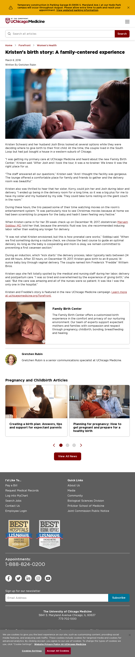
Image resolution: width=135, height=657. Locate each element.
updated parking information (80, 10)
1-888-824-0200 (25, 562)
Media (71, 490)
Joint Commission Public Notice (88, 510)
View (59, 10)
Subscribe (118, 597)
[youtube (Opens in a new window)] (48, 578)
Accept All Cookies (58, 651)
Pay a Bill (11, 485)
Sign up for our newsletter (22, 591)
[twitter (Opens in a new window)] (18, 578)
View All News (67, 456)
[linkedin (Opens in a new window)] (28, 578)
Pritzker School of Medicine (86, 505)
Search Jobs (13, 500)
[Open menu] (127, 21)
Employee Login (16, 510)
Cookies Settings (32, 651)
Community (75, 495)
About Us (74, 485)
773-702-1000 (67, 618)
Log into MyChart (16, 495)
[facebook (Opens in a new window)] (8, 578)
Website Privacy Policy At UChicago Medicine (60, 644)
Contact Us (12, 505)
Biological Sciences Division (86, 500)
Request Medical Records (22, 490)
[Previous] (55, 445)
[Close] (129, 635)
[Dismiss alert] (128, 7)
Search (122, 33)
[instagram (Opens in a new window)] (38, 578)
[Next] (79, 445)
